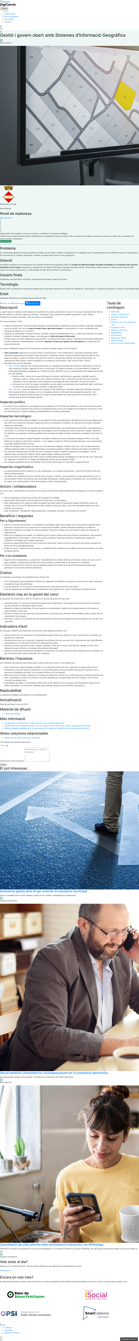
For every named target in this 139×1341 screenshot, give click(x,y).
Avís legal (8, 1330)
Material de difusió (118, 338)
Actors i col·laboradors (120, 314)
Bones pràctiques (11, 16)
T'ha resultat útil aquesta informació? (15, 742)
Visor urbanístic (15, 389)
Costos (114, 319)
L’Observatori (9, 14)
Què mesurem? (6, 218)
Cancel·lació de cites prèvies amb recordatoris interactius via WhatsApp (51, 1244)
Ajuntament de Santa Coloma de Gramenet (22, 738)
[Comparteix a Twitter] (5, 303)
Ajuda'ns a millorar (12, 1333)
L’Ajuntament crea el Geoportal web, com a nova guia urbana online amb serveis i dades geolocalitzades (47, 726)
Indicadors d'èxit (118, 327)
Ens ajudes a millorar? (129, 1339)
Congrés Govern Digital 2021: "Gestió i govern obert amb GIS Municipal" (34, 723)
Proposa (7, 22)
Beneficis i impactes (119, 317)
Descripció (115, 312)
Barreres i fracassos (119, 330)
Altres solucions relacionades (123, 343)
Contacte (8, 1327)
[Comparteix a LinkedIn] (18, 303)
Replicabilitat (116, 333)
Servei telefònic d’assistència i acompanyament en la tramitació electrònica (54, 1073)
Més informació (117, 340)
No (7, 746)
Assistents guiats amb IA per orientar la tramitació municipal (43, 891)
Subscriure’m (5, 1270)
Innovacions (9, 19)
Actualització (116, 335)
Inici (6, 11)
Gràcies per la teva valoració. (12, 761)
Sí (2, 746)
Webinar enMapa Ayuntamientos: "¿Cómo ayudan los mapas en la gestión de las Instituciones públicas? (46, 728)
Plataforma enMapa (12, 714)
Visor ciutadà (14, 366)
